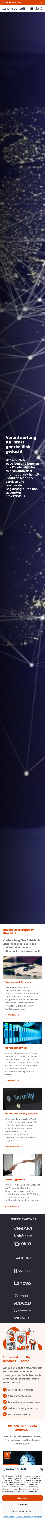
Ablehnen (22, 1504)
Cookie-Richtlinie (9, 1517)
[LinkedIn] (41, 2)
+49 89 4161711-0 (14, 2)
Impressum (38, 1517)
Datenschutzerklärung (24, 1517)
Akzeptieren (22, 1498)
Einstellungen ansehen (22, 1511)
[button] (41, 1470)
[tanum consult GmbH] (13, 8)
